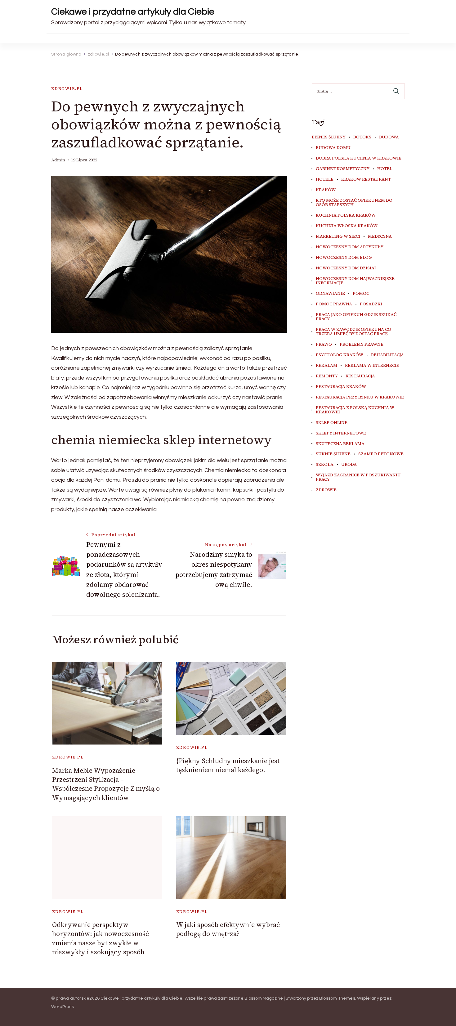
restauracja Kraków (341, 387)
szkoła (324, 464)
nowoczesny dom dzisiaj (346, 268)
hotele (324, 179)
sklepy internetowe (341, 433)
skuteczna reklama (340, 444)
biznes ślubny (329, 137)
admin (58, 160)
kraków (326, 190)
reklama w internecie (372, 365)
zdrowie (326, 490)
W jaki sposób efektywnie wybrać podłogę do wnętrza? (228, 929)
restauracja (360, 376)
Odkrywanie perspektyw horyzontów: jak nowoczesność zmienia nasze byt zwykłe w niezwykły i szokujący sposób (100, 938)
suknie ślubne (333, 454)
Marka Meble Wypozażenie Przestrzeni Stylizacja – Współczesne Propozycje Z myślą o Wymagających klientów (106, 784)
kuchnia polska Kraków (346, 215)
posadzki (371, 304)
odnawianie (330, 293)
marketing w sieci (338, 236)
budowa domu (333, 148)
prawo (324, 344)
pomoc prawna (334, 304)
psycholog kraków (339, 355)
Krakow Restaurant (366, 179)
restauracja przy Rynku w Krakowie (360, 397)
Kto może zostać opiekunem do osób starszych (354, 202)
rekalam (326, 365)
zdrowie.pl (67, 88)
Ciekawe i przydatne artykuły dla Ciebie (132, 11)
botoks (362, 137)
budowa (389, 137)
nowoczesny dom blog (344, 257)
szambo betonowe (381, 454)
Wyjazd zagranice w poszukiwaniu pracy (358, 477)
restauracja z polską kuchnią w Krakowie (355, 410)
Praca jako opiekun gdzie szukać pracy (356, 317)
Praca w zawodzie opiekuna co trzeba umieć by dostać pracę (353, 331)
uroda (349, 464)
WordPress (62, 1007)
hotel (384, 169)
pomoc (361, 293)
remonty (327, 376)
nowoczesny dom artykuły (349, 247)
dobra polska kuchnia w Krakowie (358, 158)
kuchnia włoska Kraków (347, 226)
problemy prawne (361, 344)
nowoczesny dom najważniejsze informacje (355, 281)
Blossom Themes (337, 998)
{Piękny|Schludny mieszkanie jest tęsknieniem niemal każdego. (227, 765)
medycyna (380, 236)
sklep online (331, 423)
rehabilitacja (387, 355)
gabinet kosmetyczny (342, 169)
